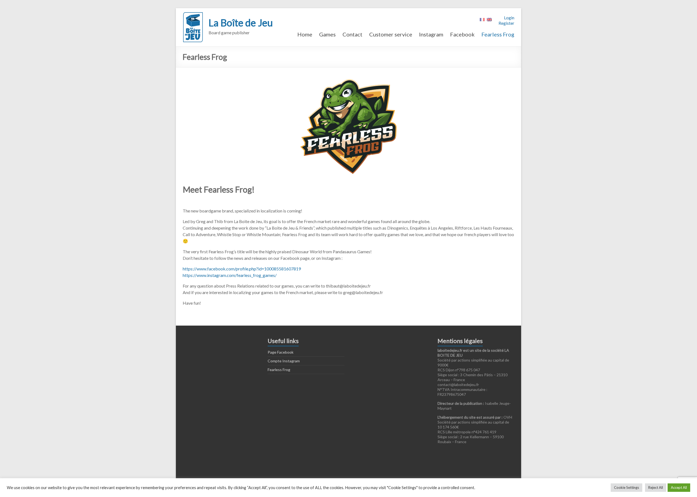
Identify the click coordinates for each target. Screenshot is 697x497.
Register (506, 23)
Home (304, 34)
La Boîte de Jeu (241, 23)
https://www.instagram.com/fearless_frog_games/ (230, 275)
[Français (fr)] (482, 18)
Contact (352, 34)
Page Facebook (281, 352)
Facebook (462, 34)
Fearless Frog (497, 34)
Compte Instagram (284, 361)
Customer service (390, 34)
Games (327, 34)
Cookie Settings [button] (626, 487)
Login (509, 17)
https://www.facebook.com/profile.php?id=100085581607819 (242, 268)
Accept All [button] (679, 487)
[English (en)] (489, 18)
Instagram (431, 34)
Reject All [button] (655, 487)
